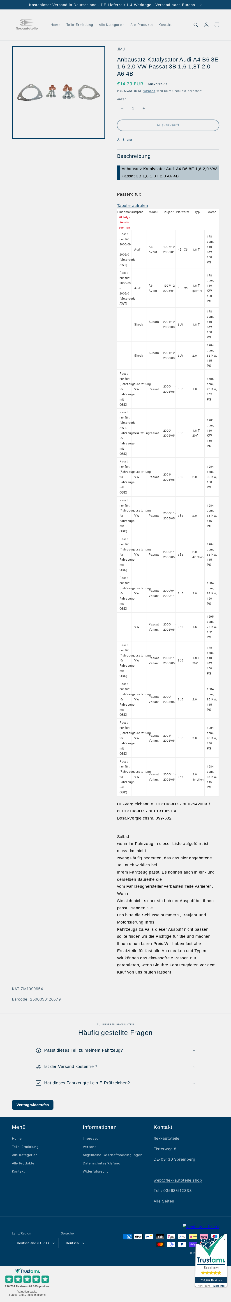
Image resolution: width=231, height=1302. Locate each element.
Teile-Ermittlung (25, 1147)
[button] (196, 25)
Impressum (92, 1139)
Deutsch (72, 1243)
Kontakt (18, 1171)
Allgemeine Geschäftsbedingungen (113, 1155)
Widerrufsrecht (95, 1171)
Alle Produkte (23, 1163)
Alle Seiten (164, 1201)
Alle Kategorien (25, 1155)
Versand (149, 91)
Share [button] (127, 140)
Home (17, 1139)
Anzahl (122, 99)
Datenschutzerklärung (101, 1163)
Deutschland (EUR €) (33, 1243)
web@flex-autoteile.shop (178, 1180)
